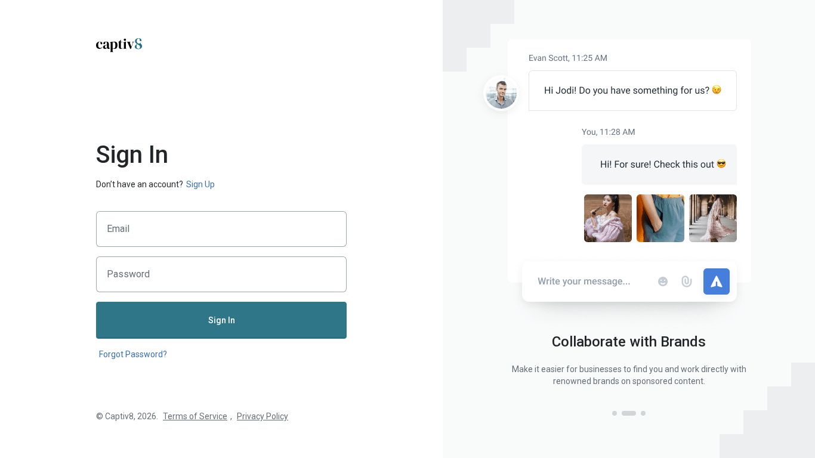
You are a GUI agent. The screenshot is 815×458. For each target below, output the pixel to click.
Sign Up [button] (200, 184)
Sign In (221, 320)
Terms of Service (195, 416)
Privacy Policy (262, 416)
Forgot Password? (133, 354)
